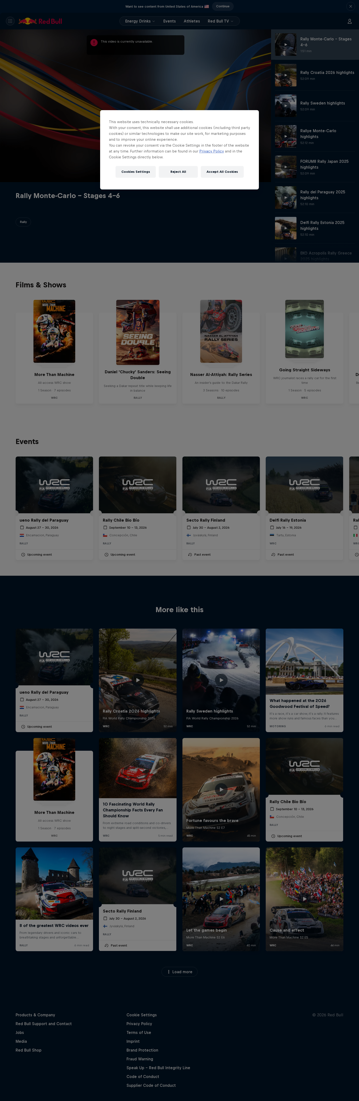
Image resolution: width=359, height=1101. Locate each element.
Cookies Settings (135, 172)
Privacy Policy (211, 151)
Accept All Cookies (222, 172)
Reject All (178, 172)
